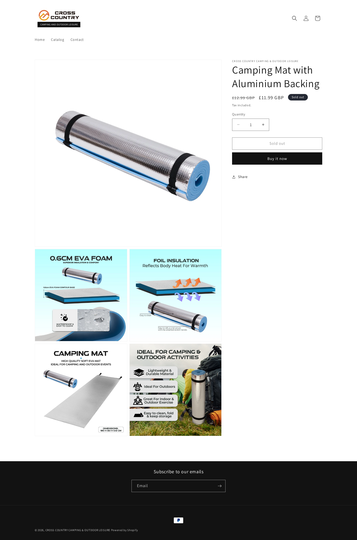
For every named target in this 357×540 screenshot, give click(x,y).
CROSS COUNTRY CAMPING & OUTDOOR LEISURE (77, 530)
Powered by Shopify (124, 530)
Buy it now (277, 158)
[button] (294, 18)
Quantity (238, 114)
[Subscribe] (219, 486)
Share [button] (243, 176)
